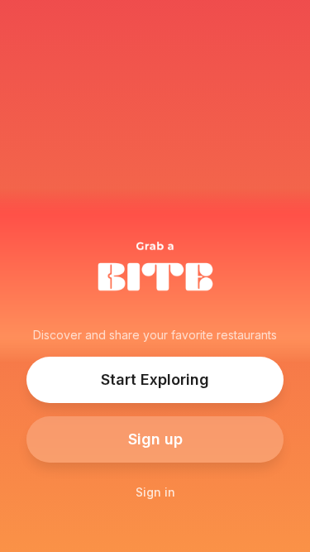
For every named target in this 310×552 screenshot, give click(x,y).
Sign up (155, 439)
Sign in (155, 492)
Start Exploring (155, 379)
